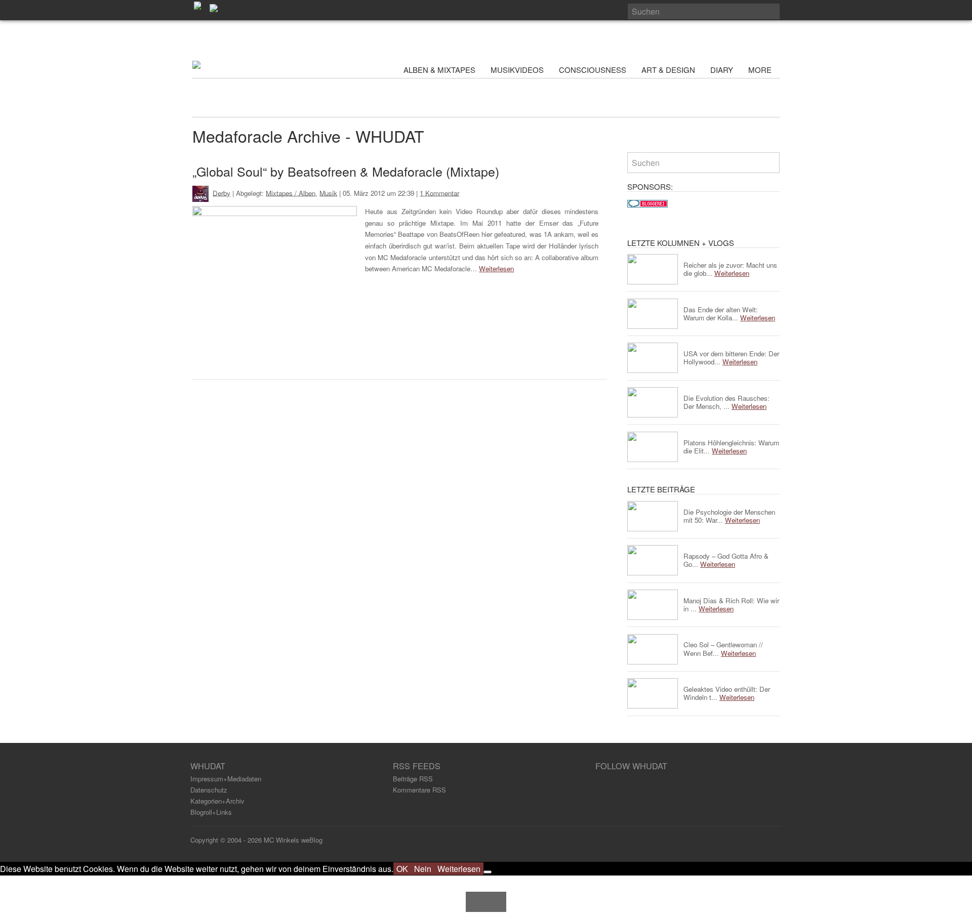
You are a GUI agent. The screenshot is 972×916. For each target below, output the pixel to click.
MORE (761, 69)
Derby (221, 192)
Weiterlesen (496, 268)
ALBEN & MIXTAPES (439, 69)
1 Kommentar (439, 192)
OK (402, 869)
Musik (328, 192)
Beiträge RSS (413, 778)
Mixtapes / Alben (290, 192)
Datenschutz (208, 790)
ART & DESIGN (668, 69)
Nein (422, 869)
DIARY (721, 69)
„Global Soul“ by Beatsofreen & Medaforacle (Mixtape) (345, 171)
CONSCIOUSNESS (592, 69)
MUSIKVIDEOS (517, 69)
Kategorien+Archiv (217, 801)
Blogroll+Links (211, 812)
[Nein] (487, 871)
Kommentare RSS (419, 790)
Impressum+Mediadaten (225, 778)
